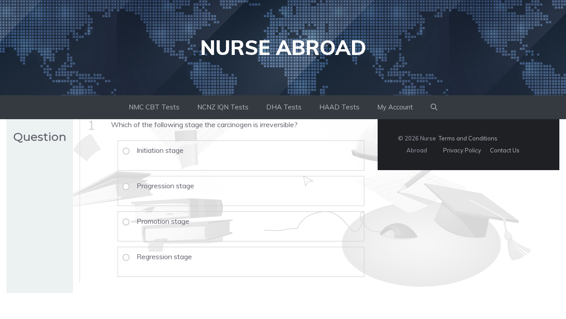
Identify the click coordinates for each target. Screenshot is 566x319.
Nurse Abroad (283, 47)
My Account (395, 107)
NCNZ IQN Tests (223, 107)
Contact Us (505, 150)
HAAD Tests (339, 107)
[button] (434, 107)
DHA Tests (284, 107)
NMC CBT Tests (154, 107)
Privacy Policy (462, 150)
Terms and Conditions (468, 138)
